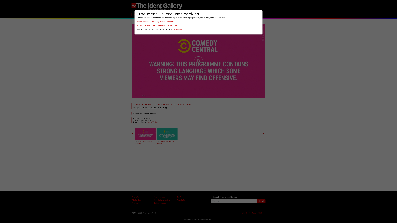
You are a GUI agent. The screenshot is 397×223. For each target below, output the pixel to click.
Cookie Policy (177, 29)
